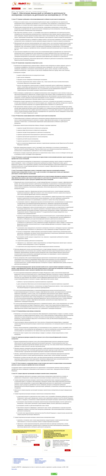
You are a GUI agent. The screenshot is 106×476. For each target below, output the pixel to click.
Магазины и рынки (39, 458)
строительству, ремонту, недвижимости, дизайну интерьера (48, 467)
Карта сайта (14, 469)
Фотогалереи (16, 463)
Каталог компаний (38, 8)
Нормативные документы (20, 11)
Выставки (37, 459)
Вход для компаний (89, 0)
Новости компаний (39, 463)
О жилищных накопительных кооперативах (39, 11)
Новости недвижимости (40, 461)
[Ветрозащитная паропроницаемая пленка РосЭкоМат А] (17, 441)
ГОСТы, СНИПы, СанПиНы (40, 460)
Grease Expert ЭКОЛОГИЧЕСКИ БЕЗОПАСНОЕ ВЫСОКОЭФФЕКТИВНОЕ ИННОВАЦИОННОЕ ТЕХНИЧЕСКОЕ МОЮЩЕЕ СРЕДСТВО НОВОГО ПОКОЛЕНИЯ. (56, 434)
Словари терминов (60, 459)
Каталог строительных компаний (21, 459)
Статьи (24, 8)
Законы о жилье (28, 11)
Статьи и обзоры (17, 461)
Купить (36, 444)
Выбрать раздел (16, 8)
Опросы (58, 458)
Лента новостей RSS (60, 460)
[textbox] (50, 3)
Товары (30, 8)
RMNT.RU (13, 11)
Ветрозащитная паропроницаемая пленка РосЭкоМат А (24, 431)
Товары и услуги (17, 460)
